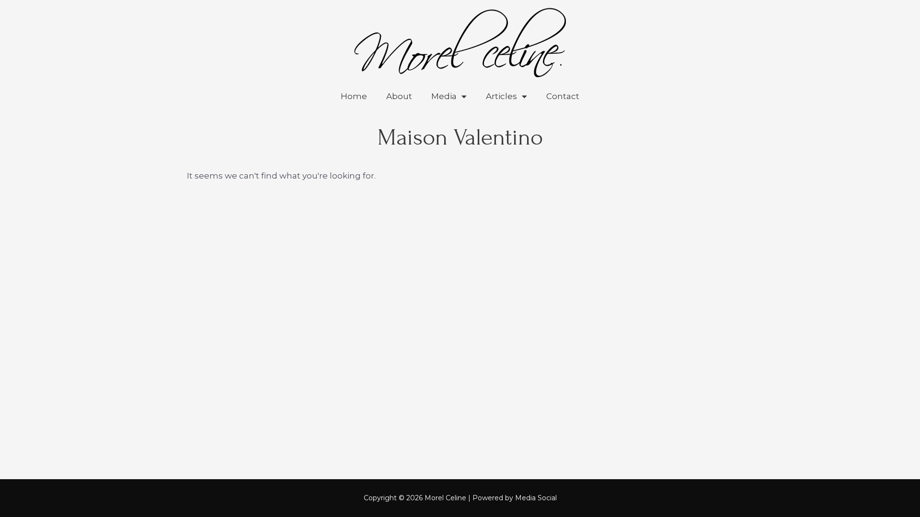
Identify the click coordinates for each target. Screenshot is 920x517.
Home (354, 96)
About (399, 96)
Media (444, 96)
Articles (501, 96)
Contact (562, 96)
